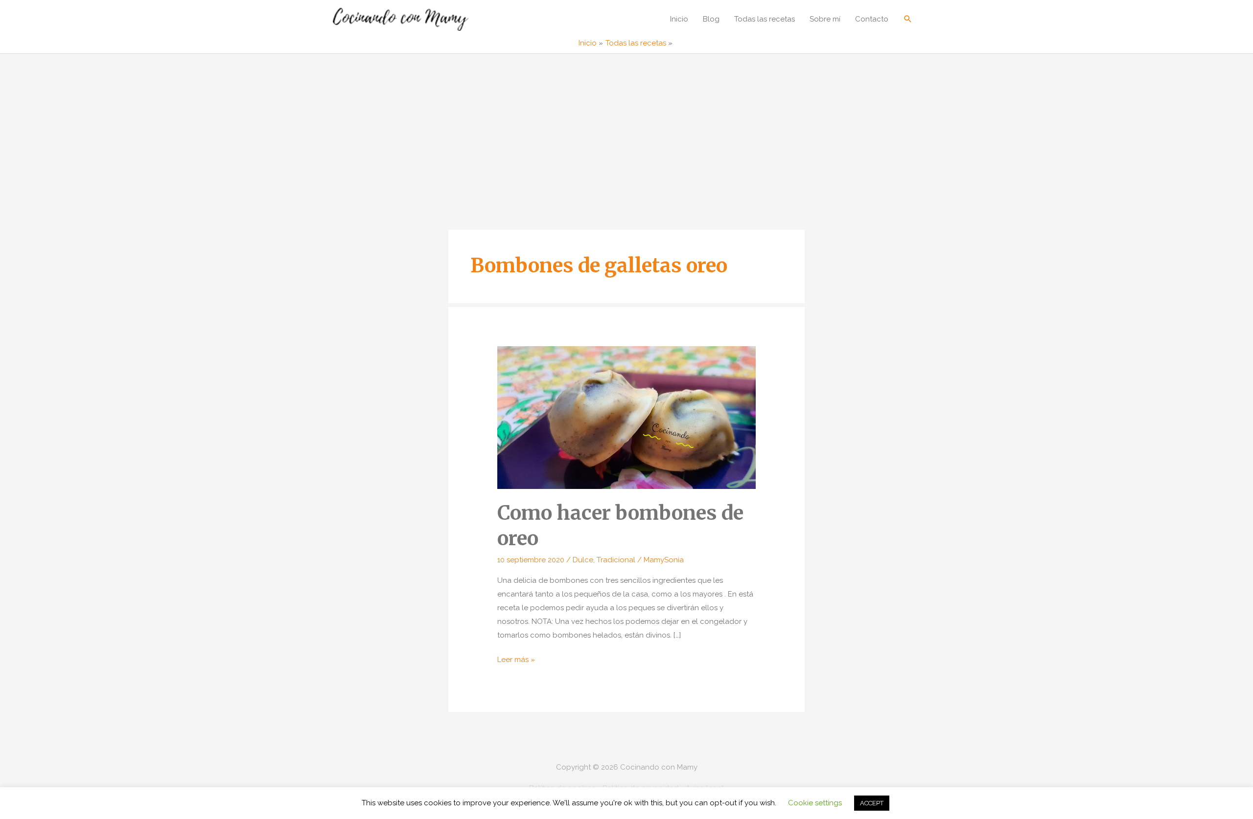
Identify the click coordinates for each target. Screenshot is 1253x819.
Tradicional (616, 559)
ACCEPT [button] (871, 803)
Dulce (583, 559)
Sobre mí (825, 19)
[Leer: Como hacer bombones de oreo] (626, 417)
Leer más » (516, 661)
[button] (908, 18)
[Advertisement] (626, 127)
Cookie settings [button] (815, 802)
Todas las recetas (764, 19)
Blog (711, 19)
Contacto (871, 19)
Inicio (679, 19)
